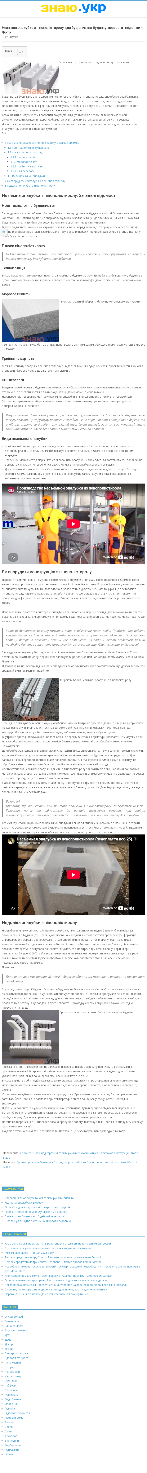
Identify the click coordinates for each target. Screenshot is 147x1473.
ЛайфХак (10, 1385)
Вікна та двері (14, 1326)
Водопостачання (16, 1330)
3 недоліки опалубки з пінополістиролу (30, 185)
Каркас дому (13, 1376)
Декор (9, 1344)
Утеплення (12, 1440)
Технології (11, 1436)
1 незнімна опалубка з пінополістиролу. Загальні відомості (43, 142)
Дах (7, 1335)
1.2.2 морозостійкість (24, 162)
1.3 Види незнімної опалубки (26, 176)
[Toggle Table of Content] (18, 52)
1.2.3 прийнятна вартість (27, 166)
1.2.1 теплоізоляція (23, 157)
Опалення (11, 1404)
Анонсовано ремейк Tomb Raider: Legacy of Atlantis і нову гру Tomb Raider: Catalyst (58, 1275)
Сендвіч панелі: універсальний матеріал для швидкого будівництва (48, 1248)
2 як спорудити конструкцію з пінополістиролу (35, 181)
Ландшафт (11, 1390)
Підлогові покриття (17, 1413)
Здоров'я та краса (16, 1358)
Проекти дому (14, 1417)
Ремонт (10, 1422)
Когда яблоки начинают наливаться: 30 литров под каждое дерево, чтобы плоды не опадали (66, 1285)
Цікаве (9, 1454)
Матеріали (12, 1394)
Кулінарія (11, 1381)
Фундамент (11, 37)
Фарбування (13, 1445)
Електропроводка (16, 1353)
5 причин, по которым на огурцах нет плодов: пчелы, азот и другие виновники (56, 1289)
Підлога (10, 1408)
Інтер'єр (10, 1367)
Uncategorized (14, 1316)
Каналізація (12, 1371)
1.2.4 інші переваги (22, 171)
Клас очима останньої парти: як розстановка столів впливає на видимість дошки (58, 1243)
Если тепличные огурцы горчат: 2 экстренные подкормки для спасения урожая (56, 1280)
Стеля (9, 1427)
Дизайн (9, 1349)
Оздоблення (13, 1399)
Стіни (8, 1431)
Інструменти (13, 1362)
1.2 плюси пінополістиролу (25, 152)
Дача (8, 1339)
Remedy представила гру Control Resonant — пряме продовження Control (53, 1257)
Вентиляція (12, 1321)
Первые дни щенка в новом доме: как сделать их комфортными (46, 1294)
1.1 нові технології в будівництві (29, 147)
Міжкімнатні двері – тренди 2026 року (29, 1252)
